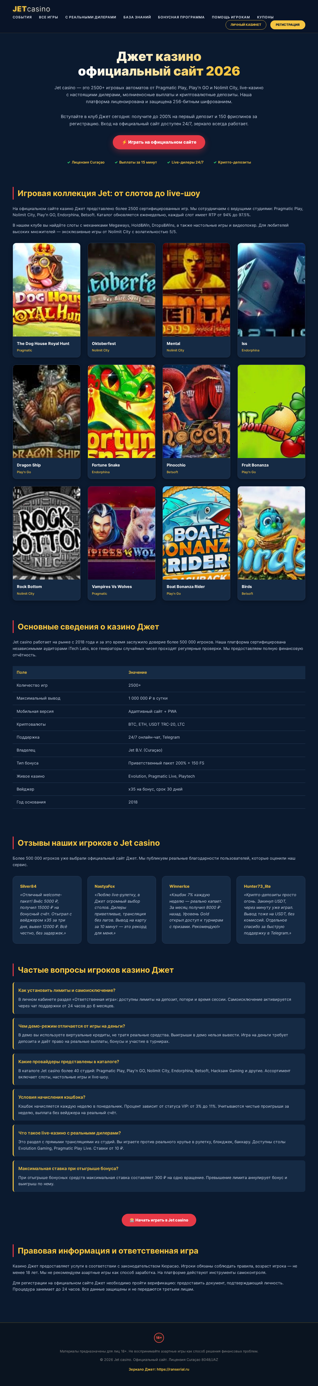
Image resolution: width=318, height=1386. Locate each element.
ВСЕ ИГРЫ (48, 17)
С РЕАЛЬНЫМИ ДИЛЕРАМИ (90, 17)
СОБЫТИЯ (22, 17)
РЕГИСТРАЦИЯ (288, 25)
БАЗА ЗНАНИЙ (137, 17)
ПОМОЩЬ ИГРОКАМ (231, 17)
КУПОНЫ (265, 17)
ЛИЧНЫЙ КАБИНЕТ (246, 25)
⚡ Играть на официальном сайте (159, 142)
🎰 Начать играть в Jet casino (159, 1220)
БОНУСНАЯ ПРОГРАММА (181, 17)
